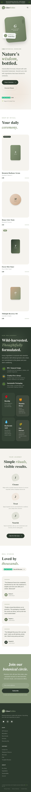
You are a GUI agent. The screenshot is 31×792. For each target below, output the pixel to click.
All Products (5, 731)
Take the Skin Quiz (14, 535)
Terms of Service (15, 788)
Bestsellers (4, 733)
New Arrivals (5, 736)
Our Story (4, 768)
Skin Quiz (4, 754)
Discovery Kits (5, 741)
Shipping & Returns (7, 752)
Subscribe (15, 690)
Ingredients (5, 770)
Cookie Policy (24, 788)
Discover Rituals (9, 88)
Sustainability (5, 773)
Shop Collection (9, 82)
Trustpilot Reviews (6, 759)
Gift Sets (4, 738)
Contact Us (4, 749)
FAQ (3, 757)
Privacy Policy (7, 788)
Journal (4, 776)
